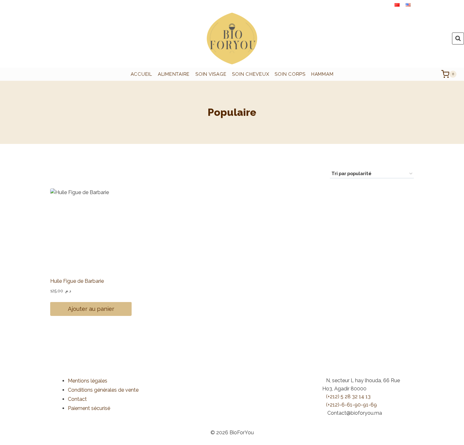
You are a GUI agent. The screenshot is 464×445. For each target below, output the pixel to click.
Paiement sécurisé (89, 408)
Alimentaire (174, 74)
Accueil (141, 74)
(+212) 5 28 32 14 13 (348, 397)
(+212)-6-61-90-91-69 (351, 405)
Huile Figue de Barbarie (77, 281)
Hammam (322, 74)
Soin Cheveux (250, 74)
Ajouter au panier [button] (91, 309)
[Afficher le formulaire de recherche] (458, 38)
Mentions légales (87, 381)
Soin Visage (210, 74)
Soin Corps (290, 74)
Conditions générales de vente (103, 390)
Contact (77, 399)
